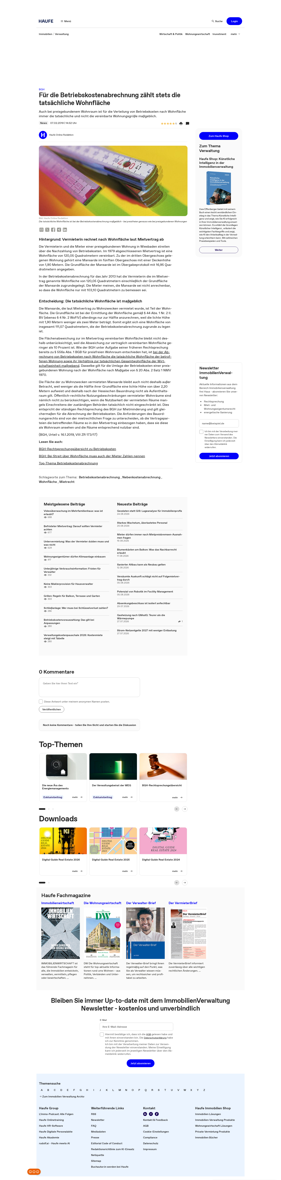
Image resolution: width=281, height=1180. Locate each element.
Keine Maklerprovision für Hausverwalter (68, 583)
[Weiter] (184, 809)
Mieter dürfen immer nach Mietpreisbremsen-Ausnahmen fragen (149, 536)
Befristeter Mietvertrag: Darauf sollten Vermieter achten (73, 527)
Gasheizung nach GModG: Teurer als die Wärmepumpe (141, 616)
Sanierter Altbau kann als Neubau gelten (141, 564)
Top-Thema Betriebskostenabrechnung (68, 463)
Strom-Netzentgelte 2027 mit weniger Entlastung (146, 630)
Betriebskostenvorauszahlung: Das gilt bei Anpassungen (69, 621)
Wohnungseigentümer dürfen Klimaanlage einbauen (75, 556)
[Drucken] (181, 123)
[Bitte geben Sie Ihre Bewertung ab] (173, 124)
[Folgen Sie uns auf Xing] (151, 1114)
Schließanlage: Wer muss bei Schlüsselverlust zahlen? (76, 608)
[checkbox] (41, 701)
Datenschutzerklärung (155, 1037)
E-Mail (103, 1020)
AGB (148, 1034)
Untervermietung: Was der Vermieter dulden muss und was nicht (76, 543)
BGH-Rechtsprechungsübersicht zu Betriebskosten (77, 449)
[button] (234, 21)
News (43, 123)
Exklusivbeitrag (52, 797)
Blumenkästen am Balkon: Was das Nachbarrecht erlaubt (147, 551)
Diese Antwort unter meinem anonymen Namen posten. (77, 701)
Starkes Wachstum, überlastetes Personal (142, 522)
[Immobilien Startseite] (47, 21)
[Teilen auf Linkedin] (64, 230)
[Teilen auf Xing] (59, 230)
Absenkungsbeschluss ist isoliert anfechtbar (143, 603)
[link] (45, 34)
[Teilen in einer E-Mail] (41, 230)
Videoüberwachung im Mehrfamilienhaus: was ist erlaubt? (73, 512)
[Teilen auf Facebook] (53, 230)
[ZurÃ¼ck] (176, 809)
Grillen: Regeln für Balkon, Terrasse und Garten (72, 595)
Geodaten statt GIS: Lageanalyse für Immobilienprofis (149, 510)
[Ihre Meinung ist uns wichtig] (34, 1172)
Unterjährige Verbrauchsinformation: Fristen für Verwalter (72, 570)
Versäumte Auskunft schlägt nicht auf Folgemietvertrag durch (148, 578)
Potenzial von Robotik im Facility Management (145, 591)
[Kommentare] (187, 123)
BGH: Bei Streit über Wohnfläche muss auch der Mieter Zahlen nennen (92, 456)
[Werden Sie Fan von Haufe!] (157, 1114)
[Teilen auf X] (47, 230)
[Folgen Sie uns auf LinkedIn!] (145, 1114)
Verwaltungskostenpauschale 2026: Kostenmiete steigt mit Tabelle (73, 636)
